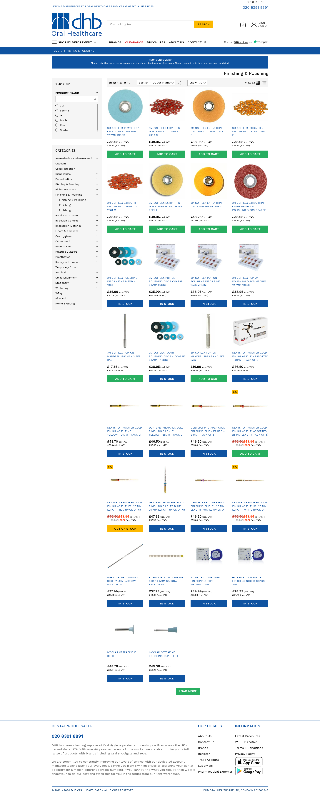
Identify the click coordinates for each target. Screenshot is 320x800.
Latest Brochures (247, 736)
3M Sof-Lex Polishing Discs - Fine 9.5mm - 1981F (122, 281)
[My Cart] (243, 24)
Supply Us (205, 765)
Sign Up (263, 25)
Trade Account (208, 759)
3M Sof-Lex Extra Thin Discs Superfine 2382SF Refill (165, 206)
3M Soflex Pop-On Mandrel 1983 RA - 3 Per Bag (207, 356)
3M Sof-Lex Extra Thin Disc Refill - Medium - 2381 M (123, 206)
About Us (204, 736)
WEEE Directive (246, 742)
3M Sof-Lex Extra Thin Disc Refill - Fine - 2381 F (207, 131)
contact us (188, 63)
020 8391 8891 (255, 7)
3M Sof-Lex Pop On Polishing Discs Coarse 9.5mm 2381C (166, 281)
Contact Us (197, 42)
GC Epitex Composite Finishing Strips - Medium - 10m (205, 581)
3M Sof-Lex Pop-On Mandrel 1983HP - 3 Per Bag (124, 356)
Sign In (263, 22)
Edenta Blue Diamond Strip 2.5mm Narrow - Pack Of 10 (122, 581)
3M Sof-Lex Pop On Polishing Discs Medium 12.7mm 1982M (249, 281)
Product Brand (67, 93)
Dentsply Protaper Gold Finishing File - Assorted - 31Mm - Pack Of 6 (250, 356)
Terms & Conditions (249, 748)
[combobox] (150, 24)
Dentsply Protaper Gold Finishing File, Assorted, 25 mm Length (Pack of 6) (250, 431)
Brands (203, 748)
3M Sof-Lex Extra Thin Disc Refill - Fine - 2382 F (249, 131)
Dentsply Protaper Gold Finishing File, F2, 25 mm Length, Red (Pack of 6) (124, 506)
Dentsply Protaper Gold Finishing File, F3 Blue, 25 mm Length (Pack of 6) (167, 506)
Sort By (143, 82)
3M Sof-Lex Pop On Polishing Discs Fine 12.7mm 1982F (205, 281)
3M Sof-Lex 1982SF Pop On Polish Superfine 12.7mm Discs (123, 131)
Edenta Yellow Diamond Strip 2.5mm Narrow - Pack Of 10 (166, 581)
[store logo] (77, 24)
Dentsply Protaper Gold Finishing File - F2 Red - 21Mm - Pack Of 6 (208, 431)
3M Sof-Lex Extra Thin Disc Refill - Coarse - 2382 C (164, 131)
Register (204, 754)
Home (55, 50)
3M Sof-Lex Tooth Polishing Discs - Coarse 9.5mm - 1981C (167, 356)
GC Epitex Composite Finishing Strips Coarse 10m (249, 581)
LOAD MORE (188, 691)
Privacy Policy (245, 754)
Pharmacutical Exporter (215, 771)
